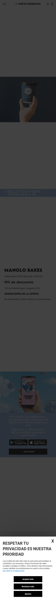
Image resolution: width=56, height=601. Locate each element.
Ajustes (28, 594)
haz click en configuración (13, 571)
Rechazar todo (28, 586)
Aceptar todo (28, 579)
